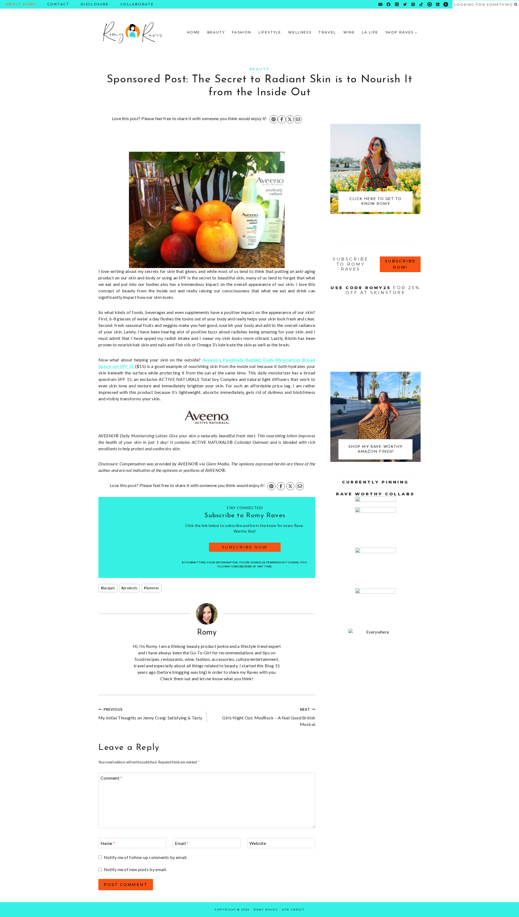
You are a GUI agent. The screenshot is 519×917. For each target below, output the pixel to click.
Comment (111, 777)
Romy (207, 633)
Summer (151, 588)
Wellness (299, 32)
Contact (58, 4)
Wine (349, 32)
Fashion (241, 32)
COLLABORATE (137, 4)
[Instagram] (397, 4)
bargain (108, 588)
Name (108, 843)
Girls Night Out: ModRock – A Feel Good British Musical (268, 717)
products (129, 588)
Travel (327, 32)
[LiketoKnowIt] (429, 4)
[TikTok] (421, 4)
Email (181, 843)
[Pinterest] (413, 4)
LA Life (370, 32)
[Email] (380, 4)
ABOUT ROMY (21, 4)
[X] (290, 119)
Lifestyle (269, 32)
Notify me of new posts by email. (135, 869)
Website (257, 843)
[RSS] (438, 4)
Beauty (216, 32)
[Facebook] (388, 4)
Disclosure (95, 4)
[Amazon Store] (446, 4)
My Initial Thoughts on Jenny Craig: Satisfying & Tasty (150, 713)
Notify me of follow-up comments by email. (145, 857)
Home (193, 32)
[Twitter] (405, 4)
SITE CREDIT (293, 909)
